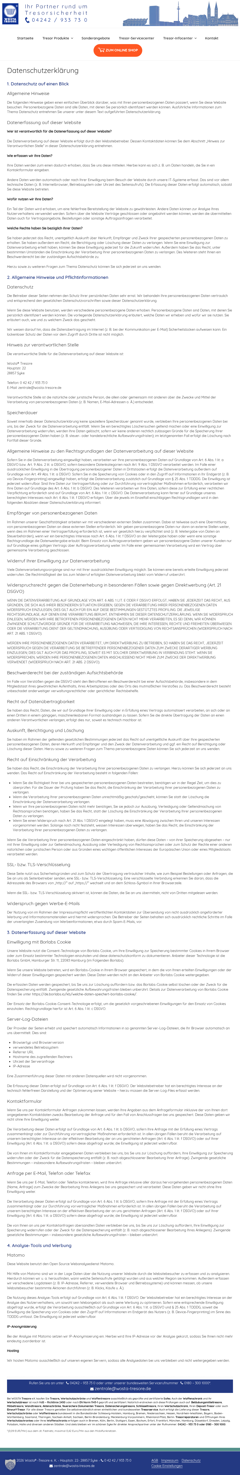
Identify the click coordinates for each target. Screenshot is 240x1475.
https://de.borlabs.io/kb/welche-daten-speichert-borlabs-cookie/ (84, 994)
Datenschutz (191, 1460)
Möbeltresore (15, 1406)
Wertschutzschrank (176, 1406)
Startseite (25, 38)
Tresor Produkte (55, 38)
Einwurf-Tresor (16, 1409)
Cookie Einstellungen (167, 1466)
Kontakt (211, 38)
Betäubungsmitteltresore (206, 1402)
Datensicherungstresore (120, 1406)
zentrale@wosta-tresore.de (123, 1388)
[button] (10, 1464)
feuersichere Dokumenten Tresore (83, 1406)
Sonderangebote (96, 38)
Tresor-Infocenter (178, 38)
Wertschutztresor (17, 1402)
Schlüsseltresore (146, 1406)
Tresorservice (149, 1409)
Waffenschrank (192, 1398)
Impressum (169, 1460)
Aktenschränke (52, 1406)
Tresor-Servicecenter (136, 38)
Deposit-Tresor (205, 1406)
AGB (154, 1460)
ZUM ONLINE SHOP (122, 50)
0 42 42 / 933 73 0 (117, 1460)
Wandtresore (33, 1406)
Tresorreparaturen (187, 1417)
